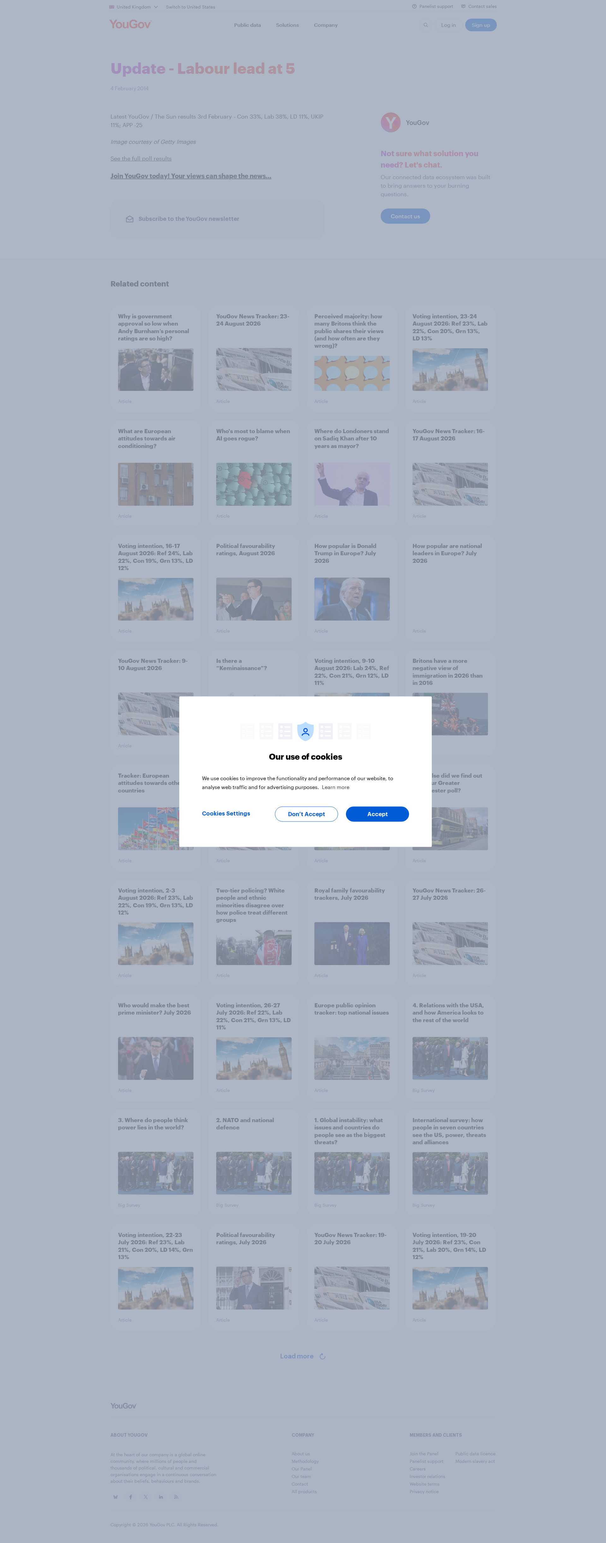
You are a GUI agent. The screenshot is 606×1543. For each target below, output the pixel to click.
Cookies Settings (226, 813)
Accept (377, 814)
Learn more (335, 787)
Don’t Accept (306, 814)
